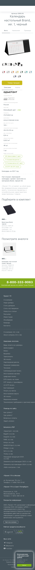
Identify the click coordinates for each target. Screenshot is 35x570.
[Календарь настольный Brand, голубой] (30, 72)
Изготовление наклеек (12, 374)
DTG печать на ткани (11, 379)
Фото (6, 30)
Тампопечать (8, 356)
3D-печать (7, 396)
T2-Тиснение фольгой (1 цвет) (14, 163)
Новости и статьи (10, 311)
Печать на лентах (10, 391)
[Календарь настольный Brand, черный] (19, 76)
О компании (8, 300)
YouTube (9, 548)
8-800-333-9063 (19, 282)
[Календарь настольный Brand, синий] (15, 76)
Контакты (7, 325)
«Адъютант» (11, 431)
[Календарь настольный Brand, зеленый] (21, 72)
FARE (8, 439)
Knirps (9, 442)
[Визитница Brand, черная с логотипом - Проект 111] (9, 209)
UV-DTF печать (9, 385)
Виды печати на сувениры (13, 345)
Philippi (9, 448)
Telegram (9, 543)
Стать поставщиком (11, 308)
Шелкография (8, 348)
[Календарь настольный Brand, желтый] (17, 72)
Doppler (9, 437)
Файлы (17, 87)
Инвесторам (8, 317)
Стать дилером (9, 305)
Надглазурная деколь (11, 362)
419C (19, 110)
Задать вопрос (9, 421)
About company (13, 335)
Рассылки (7, 314)
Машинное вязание (10, 399)
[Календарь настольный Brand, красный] (3, 72)
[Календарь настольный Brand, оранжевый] (12, 72)
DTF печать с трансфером (13, 382)
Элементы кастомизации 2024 (18, 464)
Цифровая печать (10, 376)
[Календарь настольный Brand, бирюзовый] (26, 72)
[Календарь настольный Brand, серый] (8, 72)
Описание (7, 87)
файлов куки (27, 562)
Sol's (8, 451)
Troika (8, 454)
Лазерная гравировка (11, 365)
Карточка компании (11, 522)
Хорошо (24, 565)
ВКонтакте (10, 546)
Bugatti (9, 434)
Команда (7, 323)
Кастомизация (9, 388)
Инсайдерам (8, 320)
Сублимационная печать (12, 371)
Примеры (27, 30)
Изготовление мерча (11, 394)
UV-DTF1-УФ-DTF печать (12, 166)
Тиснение (7, 368)
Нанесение (16, 30)
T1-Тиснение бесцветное (12, 159)
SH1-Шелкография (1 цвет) (13, 156)
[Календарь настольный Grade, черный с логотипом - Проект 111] (9, 249)
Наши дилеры (9, 303)
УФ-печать (7, 359)
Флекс (6, 351)
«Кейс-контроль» (12, 467)
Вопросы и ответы (10, 418)
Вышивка (7, 353)
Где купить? (8, 415)
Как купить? (8, 412)
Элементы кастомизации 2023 (18, 461)
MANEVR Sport (12, 445)
